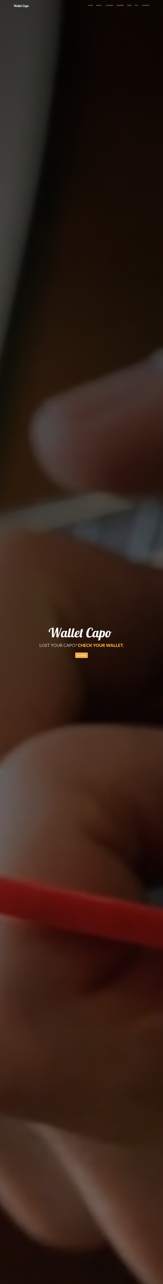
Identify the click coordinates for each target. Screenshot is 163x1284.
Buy (136, 5)
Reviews (120, 5)
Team (129, 5)
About (99, 5)
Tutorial (109, 5)
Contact (146, 5)
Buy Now (81, 655)
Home (90, 5)
